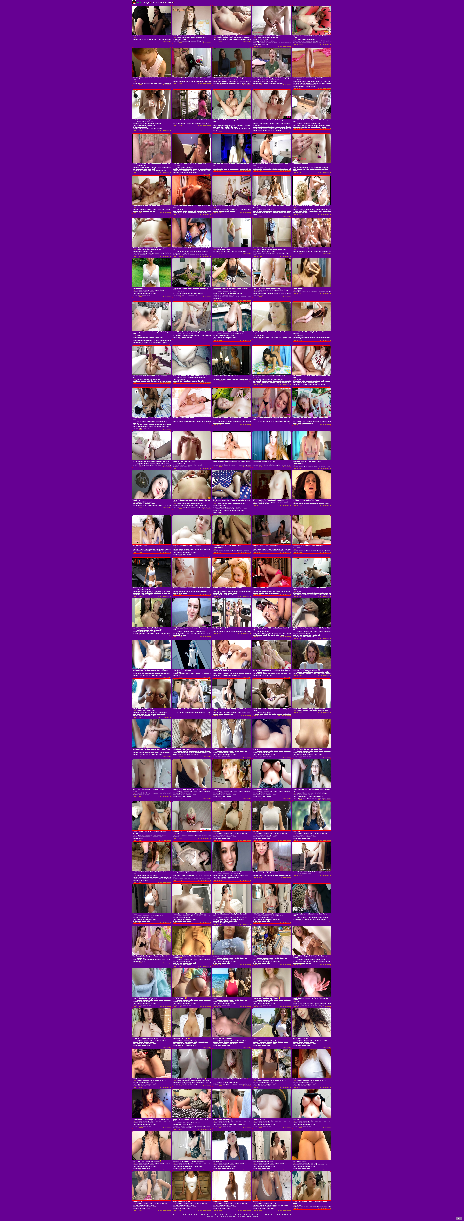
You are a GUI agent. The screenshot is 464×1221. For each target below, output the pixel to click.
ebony (184, 253)
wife (148, 295)
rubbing (240, 39)
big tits (193, 38)
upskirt (307, 86)
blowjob (307, 39)
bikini (220, 505)
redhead (285, 169)
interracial (209, 169)
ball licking (264, 80)
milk (142, 714)
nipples (193, 41)
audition (309, 123)
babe (258, 80)
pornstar (186, 170)
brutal (148, 167)
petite (271, 83)
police (269, 251)
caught (258, 673)
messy (258, 551)
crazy (237, 209)
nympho (278, 382)
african (215, 125)
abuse (297, 81)
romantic (226, 510)
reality (300, 423)
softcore (138, 128)
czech (177, 293)
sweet (145, 170)
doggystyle (259, 41)
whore (324, 127)
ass (140, 39)
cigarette (232, 125)
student (218, 423)
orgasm (290, 43)
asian (231, 874)
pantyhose (239, 509)
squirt (141, 716)
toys (233, 211)
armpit (230, 504)
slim (281, 502)
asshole (265, 123)
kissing (224, 81)
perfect (145, 293)
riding (231, 297)
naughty (160, 83)
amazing (259, 209)
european (178, 39)
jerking (150, 83)
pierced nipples (194, 712)
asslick (308, 209)
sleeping (311, 382)
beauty (273, 38)
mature (315, 83)
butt (163, 209)
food (269, 549)
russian (277, 421)
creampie (298, 41)
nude (280, 169)
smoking (244, 128)
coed (263, 337)
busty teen (154, 712)
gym (142, 593)
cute (241, 209)
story (208, 879)
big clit (179, 209)
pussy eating (224, 83)
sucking (298, 43)
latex (258, 251)
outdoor (225, 295)
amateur (135, 39)
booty (154, 209)
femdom (203, 169)
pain (239, 421)
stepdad (234, 251)
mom (323, 83)
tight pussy (159, 170)
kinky (297, 83)
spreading (145, 551)
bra (134, 753)
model (157, 753)
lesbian (207, 81)
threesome (229, 675)
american (256, 123)
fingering (199, 81)
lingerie (169, 39)
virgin (219, 512)
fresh (300, 211)
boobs (144, 39)
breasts (269, 250)
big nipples (272, 80)
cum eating (303, 795)
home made (234, 919)
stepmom (258, 675)
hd (166, 39)
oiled (285, 43)
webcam (313, 86)
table (264, 675)
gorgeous (235, 379)
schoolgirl (233, 510)
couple (191, 751)
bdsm (299, 335)
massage (264, 43)
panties (167, 753)
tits (203, 41)
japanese (226, 673)
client (304, 421)
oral (169, 593)
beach (221, 631)
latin (258, 43)
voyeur (194, 295)
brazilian (145, 425)
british (274, 250)
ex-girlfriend (229, 875)
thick (307, 384)
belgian (225, 38)
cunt (247, 591)
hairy (153, 465)
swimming (305, 43)
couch (236, 591)
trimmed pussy (316, 127)
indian (289, 293)
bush (201, 549)
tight (153, 170)
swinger (194, 381)
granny (311, 211)
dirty (136, 633)
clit (235, 38)
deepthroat (268, 127)
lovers (319, 551)
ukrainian (170, 505)
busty (155, 39)
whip (190, 172)
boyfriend (307, 551)
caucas (230, 591)
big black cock (182, 251)
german (155, 633)
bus (267, 81)
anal (141, 209)
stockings (222, 211)
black (257, 81)
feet (237, 125)
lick (238, 81)
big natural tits (181, 377)
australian (302, 167)
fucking (283, 127)
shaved (200, 170)
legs (222, 127)
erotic (318, 81)
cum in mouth (256, 126)
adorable (260, 502)
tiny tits (315, 43)
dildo (245, 209)
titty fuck (189, 295)
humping (218, 81)
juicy (178, 41)
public (226, 297)
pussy (235, 39)
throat (200, 213)
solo (143, 128)
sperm (324, 798)
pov (274, 83)
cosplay (280, 250)
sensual (246, 39)
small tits (237, 128)
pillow (281, 128)
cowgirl (151, 425)
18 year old (180, 38)
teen (263, 44)
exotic (302, 337)
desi (164, 425)
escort (257, 714)
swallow (191, 213)
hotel (157, 340)
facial (323, 41)
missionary (151, 549)
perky (310, 635)
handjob (289, 127)
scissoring (232, 83)
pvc (264, 253)
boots (264, 250)
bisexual (310, 593)
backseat (277, 379)
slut (232, 128)
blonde (135, 83)
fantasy (191, 753)
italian (139, 253)
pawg (145, 505)
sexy (259, 44)
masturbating (185, 41)
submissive (219, 594)
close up (195, 377)
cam (225, 169)
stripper (298, 86)
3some (215, 673)
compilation (144, 251)
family (229, 80)
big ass (314, 123)
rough (260, 130)
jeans (197, 753)
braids (143, 167)
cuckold (278, 381)
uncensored (301, 963)
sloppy (270, 130)
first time (266, 502)
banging (259, 712)
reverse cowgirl (308, 423)
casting (310, 125)
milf (320, 83)
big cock (190, 251)
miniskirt (233, 293)
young (324, 43)
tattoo (244, 83)
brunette (150, 39)
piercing (221, 297)
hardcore (161, 39)
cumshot (309, 41)
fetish (241, 125)
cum (303, 41)
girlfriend (266, 41)
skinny (198, 41)
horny (325, 81)
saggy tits (237, 297)
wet (320, 43)
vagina (278, 130)
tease (147, 128)
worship (287, 421)
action (146, 421)
